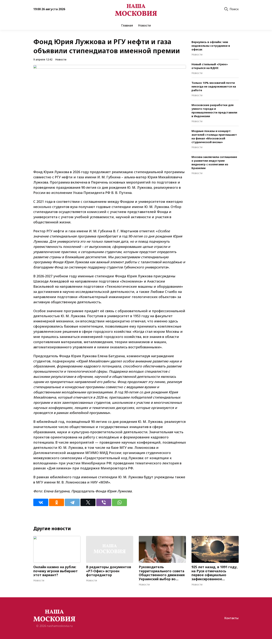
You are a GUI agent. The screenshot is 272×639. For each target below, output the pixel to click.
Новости (144, 25)
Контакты (231, 618)
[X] (87, 502)
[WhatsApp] (119, 502)
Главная (127, 25)
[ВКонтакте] (40, 502)
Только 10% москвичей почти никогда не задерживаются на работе (214, 86)
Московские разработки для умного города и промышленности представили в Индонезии (214, 110)
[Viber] (103, 502)
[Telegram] (72, 502)
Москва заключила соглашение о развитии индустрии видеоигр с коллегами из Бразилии (214, 162)
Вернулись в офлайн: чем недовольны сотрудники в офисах (211, 45)
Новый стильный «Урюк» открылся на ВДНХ (210, 66)
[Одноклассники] (56, 502)
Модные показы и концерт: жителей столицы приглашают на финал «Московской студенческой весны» (214, 136)
